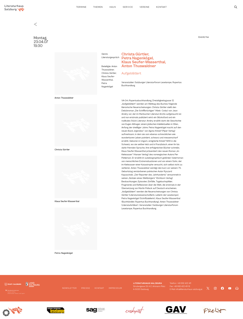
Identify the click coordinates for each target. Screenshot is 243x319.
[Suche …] (235, 7)
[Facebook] (222, 288)
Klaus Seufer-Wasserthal (143, 62)
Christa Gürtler (135, 54)
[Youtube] (229, 288)
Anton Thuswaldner (139, 66)
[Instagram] (215, 288)
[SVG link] (14, 8)
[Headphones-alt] (236, 288)
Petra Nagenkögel (137, 58)
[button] (6, 313)
